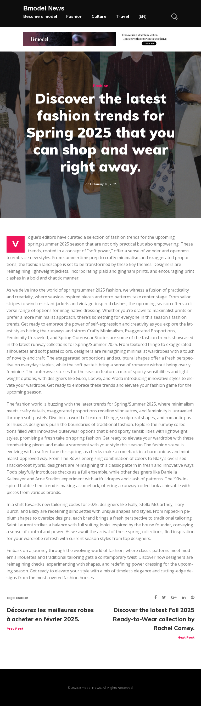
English (22, 598)
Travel (122, 16)
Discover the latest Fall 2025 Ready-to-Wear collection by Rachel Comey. (153, 622)
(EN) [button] (142, 16)
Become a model (40, 16)
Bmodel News (43, 8)
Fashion (74, 16)
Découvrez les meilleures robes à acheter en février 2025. (50, 618)
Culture (99, 16)
